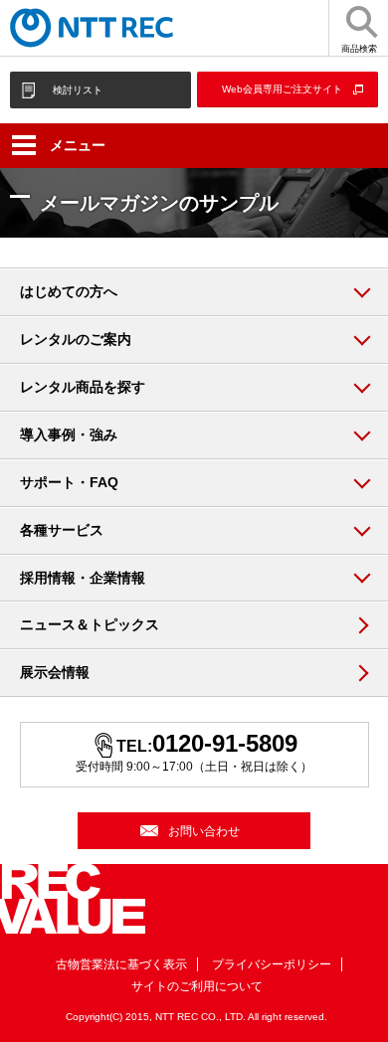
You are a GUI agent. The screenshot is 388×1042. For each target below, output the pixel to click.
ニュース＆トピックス (89, 624)
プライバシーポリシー (271, 964)
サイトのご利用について (197, 986)
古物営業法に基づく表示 (121, 964)
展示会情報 (55, 672)
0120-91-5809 (224, 743)
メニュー (77, 145)
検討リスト (77, 90)
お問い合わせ (204, 831)
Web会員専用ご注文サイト (282, 89)
